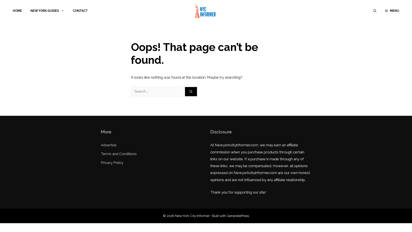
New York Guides (44, 10)
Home (17, 10)
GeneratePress (238, 216)
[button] (392, 10)
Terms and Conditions (119, 154)
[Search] (191, 91)
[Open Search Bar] (375, 10)
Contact (80, 10)
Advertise (109, 145)
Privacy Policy (112, 162)
